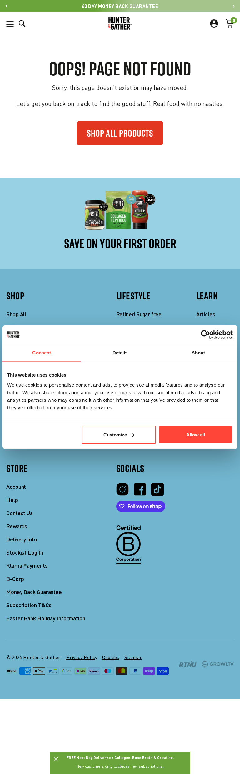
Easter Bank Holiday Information (45, 618)
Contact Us (19, 513)
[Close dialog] (56, 759)
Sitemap (133, 657)
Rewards (16, 526)
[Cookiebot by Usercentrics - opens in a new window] (205, 334)
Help (12, 500)
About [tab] (198, 352)
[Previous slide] (6, 6)
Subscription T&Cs (29, 605)
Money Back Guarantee (34, 592)
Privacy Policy (81, 657)
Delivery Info (21, 539)
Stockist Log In (24, 552)
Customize (115, 434)
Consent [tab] (41, 352)
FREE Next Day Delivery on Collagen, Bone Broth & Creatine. (120, 757)
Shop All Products (120, 133)
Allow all (195, 434)
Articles (205, 314)
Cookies (110, 657)
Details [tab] (120, 352)
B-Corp (15, 578)
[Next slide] (233, 6)
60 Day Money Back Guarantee (120, 6)
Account (16, 486)
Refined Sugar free (139, 314)
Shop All (16, 314)
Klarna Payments (27, 565)
